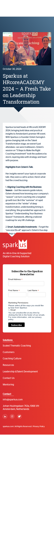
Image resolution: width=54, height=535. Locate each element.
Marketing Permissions (18, 303)
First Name (14, 290)
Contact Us (9, 378)
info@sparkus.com (13, 399)
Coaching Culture (12, 358)
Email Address (15, 279)
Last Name (33, 290)
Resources (8, 365)
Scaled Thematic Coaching (17, 346)
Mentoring (8, 384)
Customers (8, 352)
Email (13, 310)
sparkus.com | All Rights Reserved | (17, 426)
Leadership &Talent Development (20, 371)
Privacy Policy (39, 426)
